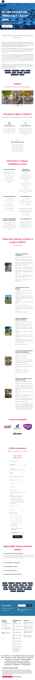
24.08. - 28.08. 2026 (14, 526)
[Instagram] (4, 633)
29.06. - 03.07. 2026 (16, 514)
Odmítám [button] (10, 676)
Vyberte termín (13, 513)
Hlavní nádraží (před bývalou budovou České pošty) (17, 503)
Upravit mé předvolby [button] (17, 676)
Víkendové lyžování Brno (28, 636)
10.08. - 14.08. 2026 (16, 523)
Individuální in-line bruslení (28, 626)
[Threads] (8, 633)
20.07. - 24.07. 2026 (16, 519)
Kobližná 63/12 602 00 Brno (7, 624)
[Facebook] (2, 633)
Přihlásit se (29, 605)
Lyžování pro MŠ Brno (27, 635)
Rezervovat (17, 536)
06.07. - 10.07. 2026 (16, 516)
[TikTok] (6, 633)
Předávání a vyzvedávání (16, 496)
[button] (14, 105)
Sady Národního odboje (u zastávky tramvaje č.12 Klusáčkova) (17, 499)
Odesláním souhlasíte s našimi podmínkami (16, 529)
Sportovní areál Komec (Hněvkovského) (18, 500)
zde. (24, 557)
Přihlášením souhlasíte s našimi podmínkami (25, 610)
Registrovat (6, 26)
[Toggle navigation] (32, 1)
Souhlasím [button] (5, 676)
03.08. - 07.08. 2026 (16, 521)
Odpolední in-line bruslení (28, 622)
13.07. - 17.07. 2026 (16, 517)
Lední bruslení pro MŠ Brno (28, 631)
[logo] (3, 1)
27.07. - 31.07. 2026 (16, 520)
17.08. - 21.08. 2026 (14, 524)
